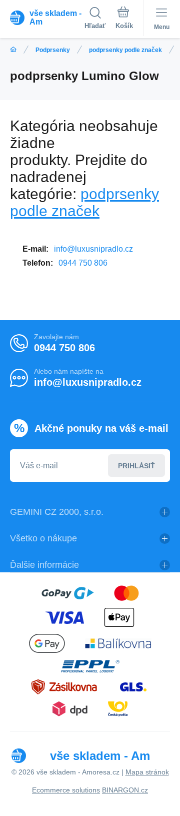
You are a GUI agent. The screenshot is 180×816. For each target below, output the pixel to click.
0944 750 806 (83, 263)
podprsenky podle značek (125, 50)
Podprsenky (53, 50)
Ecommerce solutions (66, 790)
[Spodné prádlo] (13, 50)
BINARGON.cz (125, 790)
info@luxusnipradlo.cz (93, 249)
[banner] (47, 17)
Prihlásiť (136, 466)
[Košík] (124, 19)
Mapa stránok (147, 772)
